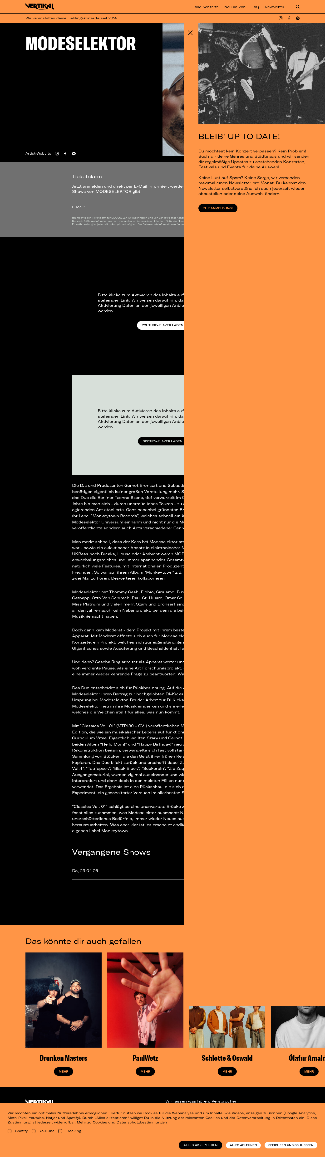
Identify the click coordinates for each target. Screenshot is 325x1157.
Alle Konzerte (207, 7)
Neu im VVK (235, 7)
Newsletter (274, 7)
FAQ (255, 7)
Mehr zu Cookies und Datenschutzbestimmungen (122, 1122)
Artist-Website (38, 153)
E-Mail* (78, 207)
